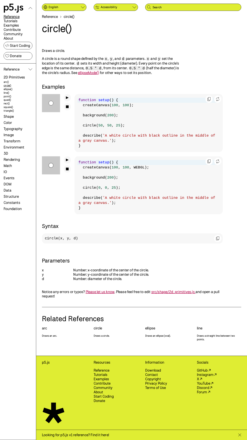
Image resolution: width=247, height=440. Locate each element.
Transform (12, 141)
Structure (11, 196)
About (8, 38)
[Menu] (30, 8)
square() (8, 107)
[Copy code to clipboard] (209, 99)
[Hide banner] (239, 435)
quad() (7, 99)
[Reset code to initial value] (217, 99)
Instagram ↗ (207, 375)
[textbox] (148, 123)
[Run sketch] (67, 97)
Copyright (153, 379)
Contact (151, 375)
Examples (11, 25)
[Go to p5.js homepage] (14, 8)
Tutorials (11, 21)
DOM (8, 184)
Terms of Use (155, 388)
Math (8, 166)
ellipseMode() (88, 73)
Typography (13, 129)
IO (5, 172)
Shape (9, 116)
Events (9, 178)
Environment (14, 147)
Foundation (13, 209)
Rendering (12, 159)
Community (13, 34)
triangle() (9, 110)
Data (7, 190)
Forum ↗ (203, 392)
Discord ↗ (204, 388)
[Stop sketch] (67, 106)
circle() (7, 85)
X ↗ (199, 379)
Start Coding (20, 45)
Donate (16, 56)
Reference (12, 16)
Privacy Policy (156, 383)
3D (6, 153)
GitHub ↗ (204, 370)
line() (6, 92)
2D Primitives (14, 77)
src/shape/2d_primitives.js (173, 292)
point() (7, 96)
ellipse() (8, 89)
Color (8, 122)
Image (9, 135)
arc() (6, 81)
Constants (12, 202)
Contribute (12, 30)
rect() (7, 103)
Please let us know (100, 292)
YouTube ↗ (205, 383)
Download (153, 370)
